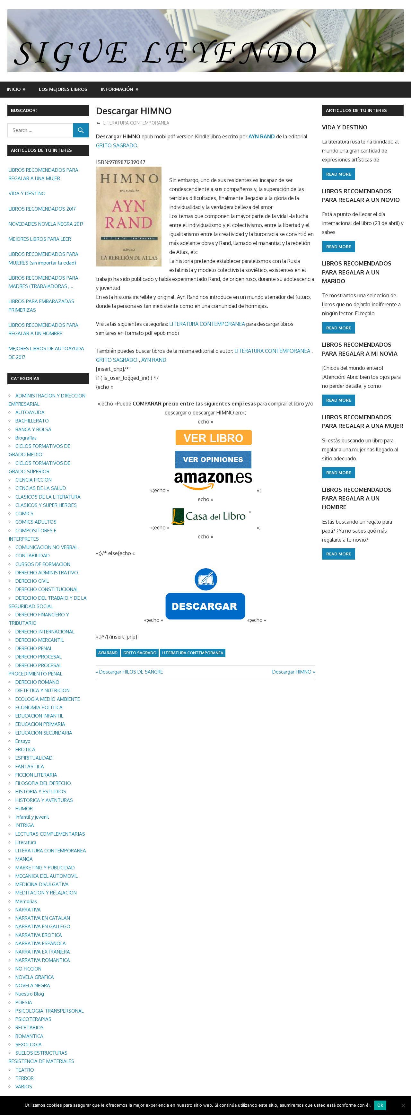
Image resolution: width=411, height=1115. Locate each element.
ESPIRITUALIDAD (34, 758)
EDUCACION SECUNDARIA (43, 733)
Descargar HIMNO (291, 672)
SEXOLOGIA (28, 1044)
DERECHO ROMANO (37, 682)
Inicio (14, 89)
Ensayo (23, 741)
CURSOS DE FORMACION (42, 564)
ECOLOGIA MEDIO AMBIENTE (47, 699)
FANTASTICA (29, 766)
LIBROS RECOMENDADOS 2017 (42, 209)
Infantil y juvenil (32, 817)
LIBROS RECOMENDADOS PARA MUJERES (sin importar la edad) (43, 258)
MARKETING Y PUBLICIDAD (45, 868)
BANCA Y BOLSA (33, 429)
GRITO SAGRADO (116, 145)
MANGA (24, 859)
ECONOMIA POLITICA (39, 707)
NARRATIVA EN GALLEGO (42, 926)
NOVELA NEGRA (32, 985)
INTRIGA (24, 825)
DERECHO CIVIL (32, 581)
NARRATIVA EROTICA (38, 935)
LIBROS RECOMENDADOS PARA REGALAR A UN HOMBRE (43, 329)
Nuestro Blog (29, 994)
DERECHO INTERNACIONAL (44, 632)
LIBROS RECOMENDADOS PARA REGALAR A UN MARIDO (356, 272)
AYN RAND (262, 136)
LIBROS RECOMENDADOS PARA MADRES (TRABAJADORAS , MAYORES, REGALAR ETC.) (43, 283)
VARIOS (23, 1087)
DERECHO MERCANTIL (39, 640)
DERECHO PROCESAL (38, 657)
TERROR (24, 1078)
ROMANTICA (29, 1036)
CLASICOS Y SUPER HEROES (46, 505)
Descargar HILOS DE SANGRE (131, 672)
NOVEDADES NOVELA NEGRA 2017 (46, 224)
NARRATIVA (28, 910)
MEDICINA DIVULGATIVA (42, 884)
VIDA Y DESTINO (27, 193)
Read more (338, 174)
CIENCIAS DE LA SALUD (40, 488)
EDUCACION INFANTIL (39, 716)
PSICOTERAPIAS (33, 1019)
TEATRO (24, 1070)
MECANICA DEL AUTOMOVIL (46, 876)
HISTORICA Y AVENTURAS (44, 800)
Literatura (25, 842)
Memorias (26, 901)
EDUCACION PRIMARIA (40, 724)
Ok (380, 1105)
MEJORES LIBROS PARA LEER (40, 239)
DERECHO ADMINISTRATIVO (46, 573)
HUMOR (24, 809)
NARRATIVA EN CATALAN (42, 918)
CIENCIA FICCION (33, 480)
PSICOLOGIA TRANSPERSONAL (49, 1011)
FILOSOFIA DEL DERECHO (43, 783)
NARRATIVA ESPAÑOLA (40, 943)
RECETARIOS (29, 1027)
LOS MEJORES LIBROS (63, 89)
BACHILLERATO (32, 421)
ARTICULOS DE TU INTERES (356, 110)
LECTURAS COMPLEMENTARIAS (50, 834)
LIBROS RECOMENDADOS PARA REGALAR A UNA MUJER (43, 174)
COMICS (24, 513)
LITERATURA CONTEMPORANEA (136, 123)
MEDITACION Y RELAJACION (46, 893)
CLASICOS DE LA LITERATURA (48, 497)
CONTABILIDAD (32, 556)
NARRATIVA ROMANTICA (42, 960)
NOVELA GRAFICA (34, 977)
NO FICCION (28, 969)
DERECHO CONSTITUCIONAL (47, 589)
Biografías (26, 438)
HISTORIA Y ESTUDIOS (40, 791)
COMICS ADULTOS (36, 522)
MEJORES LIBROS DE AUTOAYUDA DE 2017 (46, 352)
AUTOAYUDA (30, 412)
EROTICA (25, 749)
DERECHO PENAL (33, 648)
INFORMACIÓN (117, 89)
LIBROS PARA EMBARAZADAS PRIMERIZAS (41, 305)
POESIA (23, 1002)
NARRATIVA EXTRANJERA (42, 952)
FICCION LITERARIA (36, 775)
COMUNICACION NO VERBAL (46, 547)
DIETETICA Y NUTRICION (42, 690)
